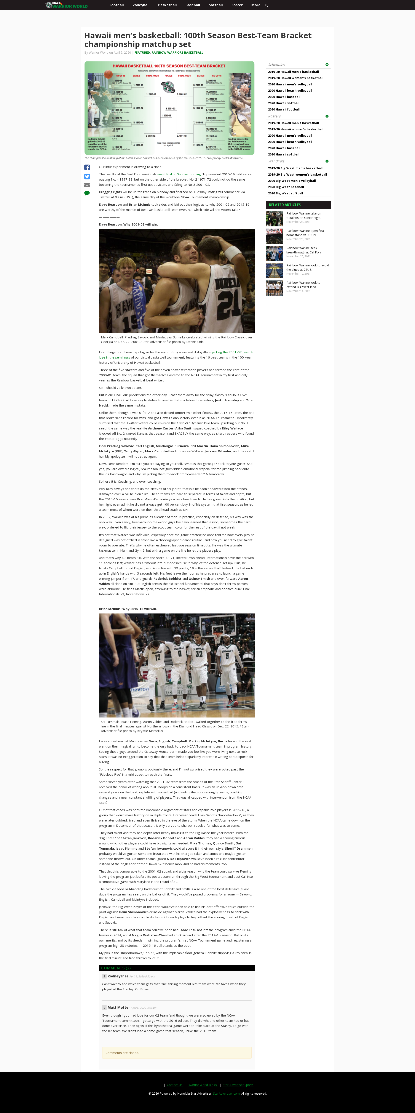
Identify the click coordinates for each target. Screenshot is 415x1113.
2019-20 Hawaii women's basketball (295, 78)
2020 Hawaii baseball (284, 97)
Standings (276, 161)
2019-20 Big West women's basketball (297, 174)
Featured (142, 52)
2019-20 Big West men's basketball (295, 168)
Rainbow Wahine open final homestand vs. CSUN (305, 233)
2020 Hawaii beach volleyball (290, 90)
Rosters (274, 116)
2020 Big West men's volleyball (292, 181)
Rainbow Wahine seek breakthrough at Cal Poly (303, 250)
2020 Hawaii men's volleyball (290, 84)
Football (117, 5)
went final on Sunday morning (179, 174)
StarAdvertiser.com (226, 1093)
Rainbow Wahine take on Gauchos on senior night (303, 215)
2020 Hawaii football (284, 109)
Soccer (237, 5)
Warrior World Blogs (203, 1085)
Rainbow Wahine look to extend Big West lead (303, 284)
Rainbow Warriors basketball (177, 52)
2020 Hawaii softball (283, 103)
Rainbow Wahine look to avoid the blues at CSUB (307, 267)
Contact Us (175, 1085)
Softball (216, 5)
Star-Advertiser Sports (238, 1085)
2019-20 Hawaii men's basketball (293, 72)
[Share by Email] (87, 185)
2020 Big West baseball (286, 187)
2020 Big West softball (285, 193)
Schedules (276, 64)
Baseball (192, 5)
